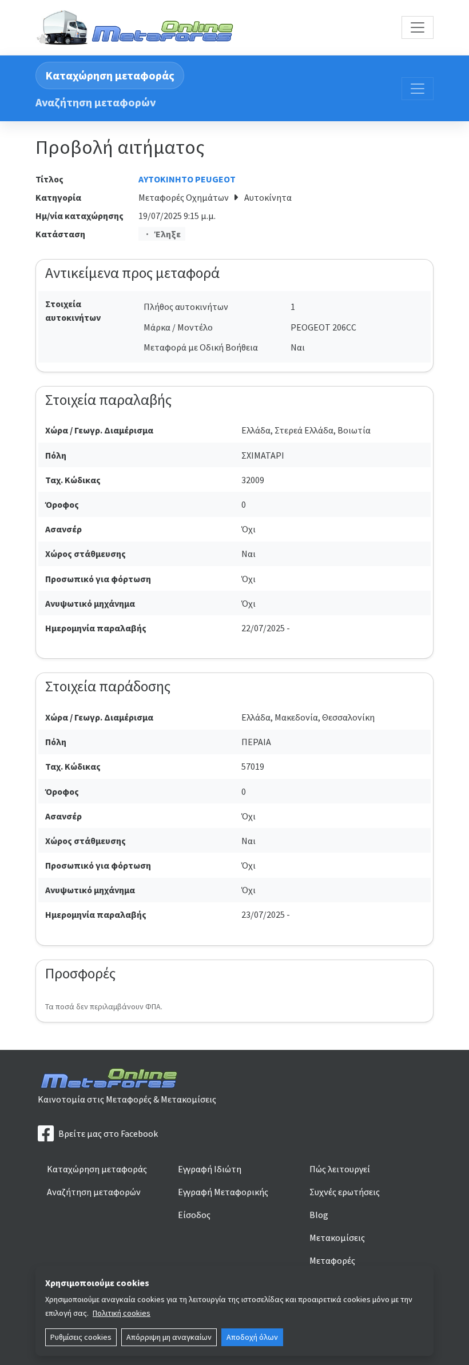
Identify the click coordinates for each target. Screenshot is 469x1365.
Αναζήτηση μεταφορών (95, 102)
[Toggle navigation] (418, 27)
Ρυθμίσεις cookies (81, 1337)
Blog (318, 1214)
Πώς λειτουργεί (339, 1169)
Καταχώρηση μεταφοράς (109, 75)
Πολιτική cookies (121, 1313)
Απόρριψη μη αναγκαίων (169, 1337)
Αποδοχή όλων (252, 1337)
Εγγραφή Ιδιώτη (209, 1169)
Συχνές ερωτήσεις (344, 1191)
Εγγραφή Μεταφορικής (223, 1191)
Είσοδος (194, 1214)
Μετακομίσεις (337, 1237)
